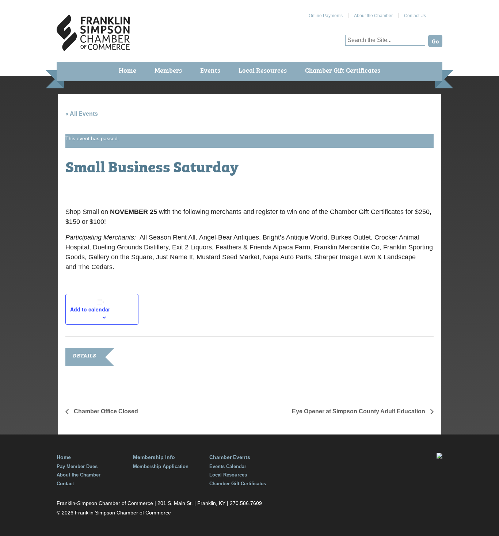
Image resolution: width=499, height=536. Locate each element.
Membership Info (154, 457)
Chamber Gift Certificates (342, 70)
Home (127, 70)
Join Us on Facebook (436, 12)
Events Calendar (227, 466)
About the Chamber (373, 16)
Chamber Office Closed (105, 411)
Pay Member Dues (77, 466)
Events (210, 70)
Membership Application (160, 466)
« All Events (81, 114)
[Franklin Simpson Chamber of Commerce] (93, 48)
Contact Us (415, 16)
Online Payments (326, 16)
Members (168, 70)
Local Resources (263, 70)
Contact (65, 483)
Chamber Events (229, 457)
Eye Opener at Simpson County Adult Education (359, 411)
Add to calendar (90, 309)
